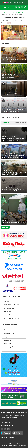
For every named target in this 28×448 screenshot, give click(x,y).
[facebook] (7, 23)
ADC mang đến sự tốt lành (11, 304)
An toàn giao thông (9, 308)
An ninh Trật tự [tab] (17, 122)
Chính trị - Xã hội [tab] (7, 122)
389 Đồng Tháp (8, 301)
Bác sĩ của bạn (8, 340)
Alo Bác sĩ (6, 330)
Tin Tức (9, 12)
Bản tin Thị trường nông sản (11, 318)
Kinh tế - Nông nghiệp (18, 12)
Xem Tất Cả (5, 227)
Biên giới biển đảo (9, 337)
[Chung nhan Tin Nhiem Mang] (14, 437)
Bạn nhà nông (7, 315)
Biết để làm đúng (8, 311)
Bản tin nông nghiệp (9, 347)
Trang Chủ (3, 12)
